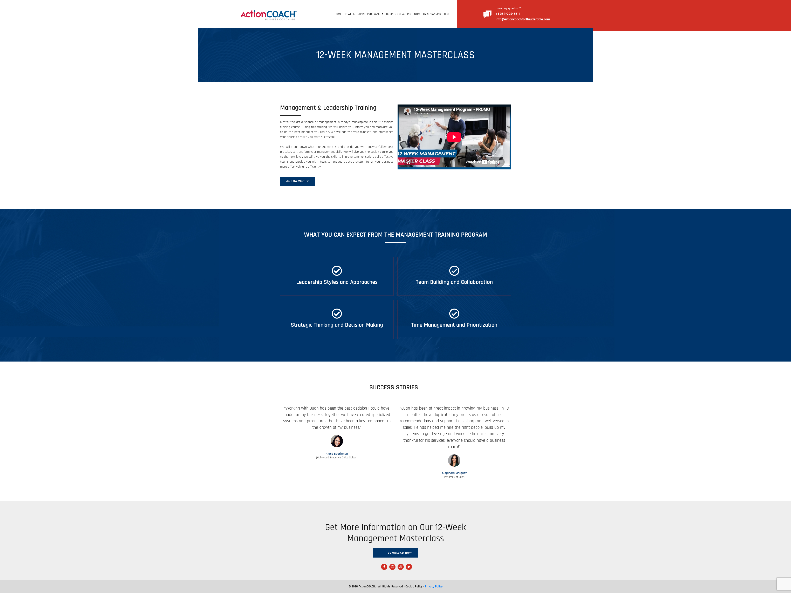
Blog (447, 14)
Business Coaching (398, 14)
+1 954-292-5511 (508, 13)
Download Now (399, 553)
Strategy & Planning (427, 14)
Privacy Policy (434, 586)
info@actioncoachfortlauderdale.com (523, 19)
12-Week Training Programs (363, 14)
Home (338, 14)
